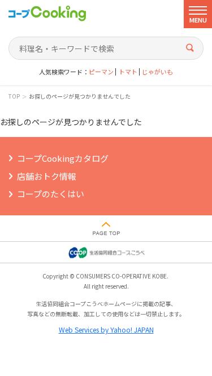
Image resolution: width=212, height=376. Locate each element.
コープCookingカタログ (63, 158)
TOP (14, 96)
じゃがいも (157, 72)
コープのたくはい (50, 194)
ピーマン (101, 72)
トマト (128, 72)
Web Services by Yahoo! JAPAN (106, 329)
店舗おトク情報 (46, 176)
